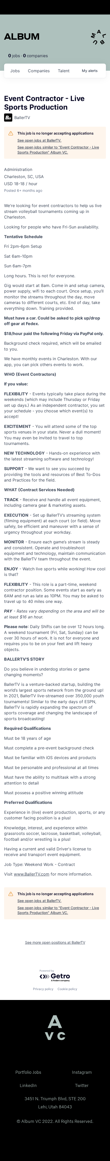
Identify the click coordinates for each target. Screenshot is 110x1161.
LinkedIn (28, 1085)
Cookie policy (67, 989)
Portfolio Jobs (28, 1072)
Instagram (82, 1072)
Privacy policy (43, 989)
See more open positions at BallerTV (55, 942)
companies (39, 70)
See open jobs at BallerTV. (39, 140)
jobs (15, 70)
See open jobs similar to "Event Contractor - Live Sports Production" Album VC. (58, 149)
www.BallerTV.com (31, 874)
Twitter (82, 1085)
